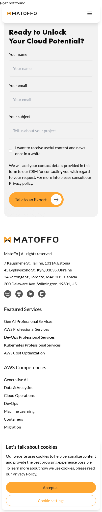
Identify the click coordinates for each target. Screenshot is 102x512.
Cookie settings (51, 500)
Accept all (51, 487)
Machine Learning (19, 411)
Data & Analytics (18, 387)
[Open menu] (89, 13)
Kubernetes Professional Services (32, 345)
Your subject (19, 116)
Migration (12, 427)
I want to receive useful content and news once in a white (50, 150)
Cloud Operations (19, 395)
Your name (18, 54)
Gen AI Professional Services (28, 321)
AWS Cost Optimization (24, 352)
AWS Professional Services (26, 329)
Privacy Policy (24, 473)
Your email (18, 85)
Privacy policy (20, 183)
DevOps (11, 403)
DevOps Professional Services (29, 337)
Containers (13, 419)
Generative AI (16, 379)
